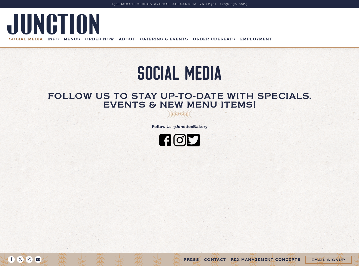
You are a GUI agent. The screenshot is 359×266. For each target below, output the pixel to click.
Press (191, 260)
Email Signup (328, 260)
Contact (215, 260)
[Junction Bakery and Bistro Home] (53, 24)
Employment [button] (256, 39)
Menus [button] (72, 39)
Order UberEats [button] (214, 39)
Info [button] (53, 39)
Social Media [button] (26, 39)
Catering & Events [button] (164, 39)
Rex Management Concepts (266, 260)
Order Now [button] (99, 39)
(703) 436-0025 (234, 4)
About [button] (127, 39)
